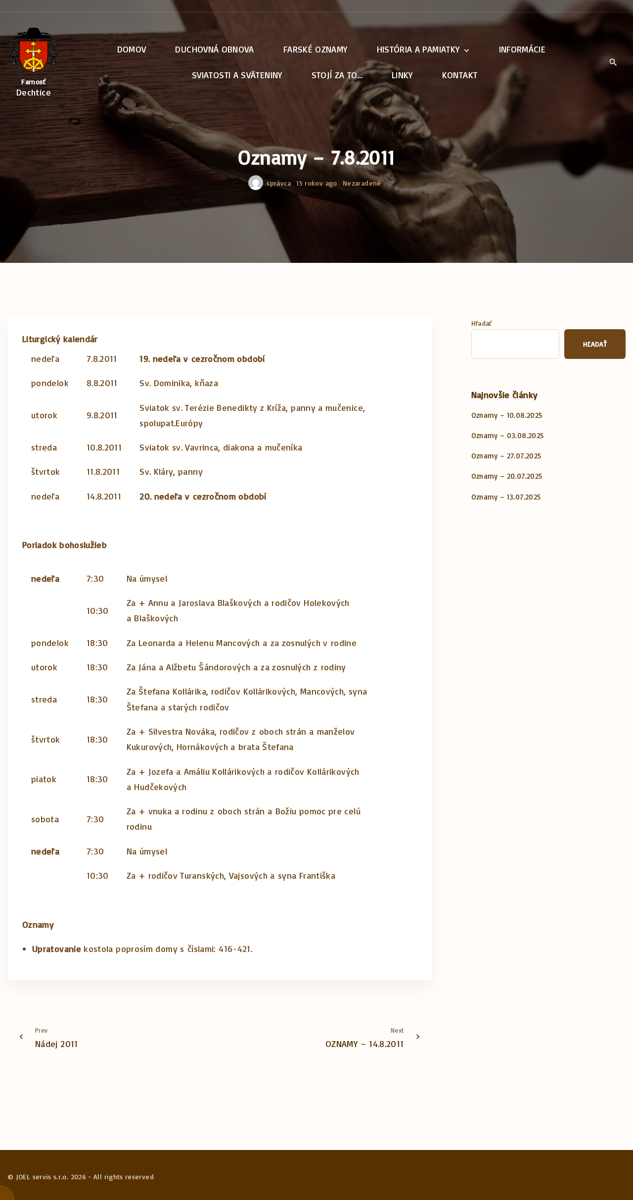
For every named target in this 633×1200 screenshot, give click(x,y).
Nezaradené (362, 183)
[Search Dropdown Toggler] (613, 62)
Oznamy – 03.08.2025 (507, 435)
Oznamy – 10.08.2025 (507, 415)
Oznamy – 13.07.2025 (506, 496)
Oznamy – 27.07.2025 (506, 455)
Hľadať (481, 323)
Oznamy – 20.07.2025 (507, 476)
